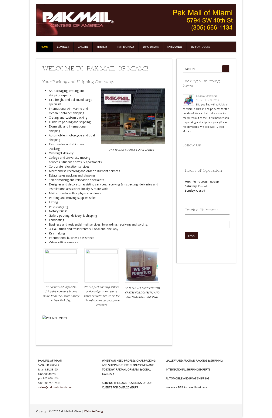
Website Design (94, 411)
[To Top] (231, 411)
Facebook (186, 157)
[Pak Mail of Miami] (136, 35)
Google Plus (193, 157)
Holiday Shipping (206, 95)
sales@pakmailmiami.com (55, 387)
